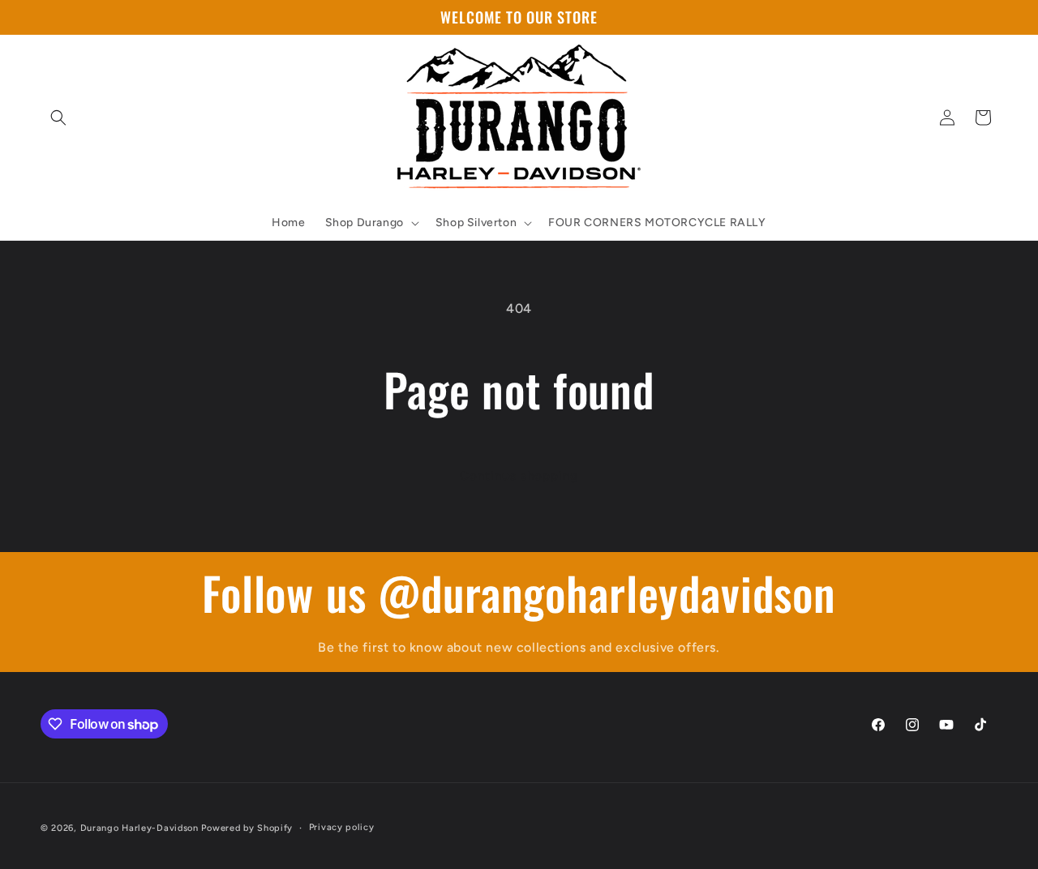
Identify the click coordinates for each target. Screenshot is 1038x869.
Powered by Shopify (247, 828)
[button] (58, 117)
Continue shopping (519, 476)
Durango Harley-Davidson (139, 828)
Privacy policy (342, 827)
